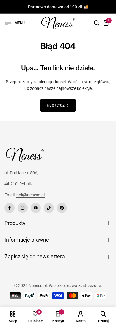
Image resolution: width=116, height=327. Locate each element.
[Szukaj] (96, 23)
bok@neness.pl (30, 194)
